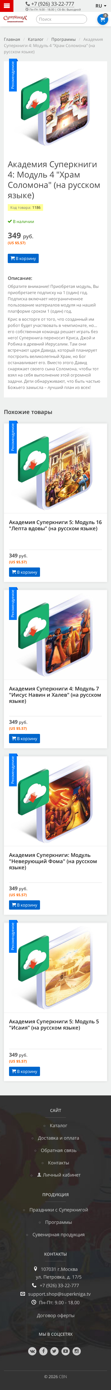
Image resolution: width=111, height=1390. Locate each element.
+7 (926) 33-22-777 (52, 3)
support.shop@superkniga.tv (59, 1294)
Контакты (58, 1162)
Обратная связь (59, 1150)
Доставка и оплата (58, 1138)
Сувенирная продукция (59, 1234)
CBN (63, 1376)
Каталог (36, 39)
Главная (12, 39)
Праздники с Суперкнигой (58, 1210)
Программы (63, 39)
